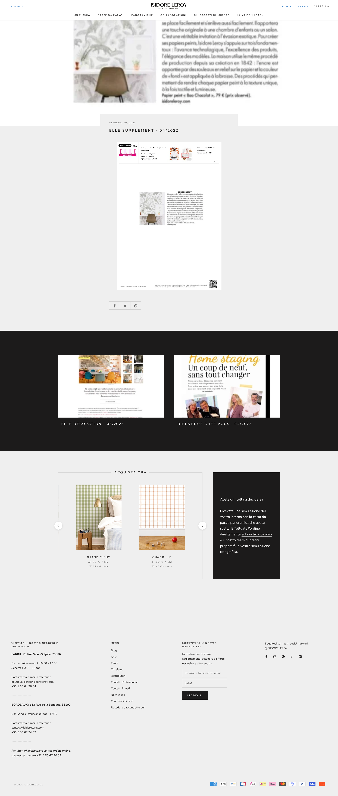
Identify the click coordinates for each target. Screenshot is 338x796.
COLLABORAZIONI (173, 15)
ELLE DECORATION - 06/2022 (92, 424)
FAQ (114, 657)
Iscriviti (195, 695)
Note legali (118, 695)
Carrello (321, 6)
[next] (202, 526)
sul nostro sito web (257, 534)
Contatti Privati (120, 688)
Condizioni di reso (122, 701)
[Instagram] (274, 656)
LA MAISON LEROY (250, 15)
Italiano (14, 6)
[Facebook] (266, 656)
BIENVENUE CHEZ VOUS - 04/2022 (214, 424)
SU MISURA (82, 15)
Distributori (118, 676)
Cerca (114, 663)
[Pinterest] (283, 656)
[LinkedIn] (300, 656)
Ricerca (303, 6)
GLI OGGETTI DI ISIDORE (212, 15)
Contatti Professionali (124, 682)
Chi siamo (117, 669)
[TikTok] (291, 656)
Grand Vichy (98, 557)
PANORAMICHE (142, 15)
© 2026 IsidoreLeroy (28, 784)
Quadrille (161, 557)
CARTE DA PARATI (111, 15)
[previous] (58, 526)
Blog (114, 650)
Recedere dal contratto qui (128, 707)
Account (287, 6)
